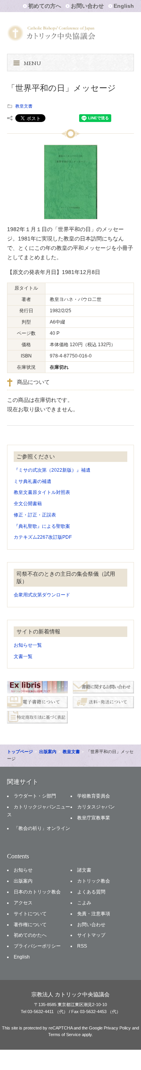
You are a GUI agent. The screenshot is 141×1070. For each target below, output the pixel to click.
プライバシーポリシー (37, 946)
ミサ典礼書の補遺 (32, 481)
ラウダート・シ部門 (35, 796)
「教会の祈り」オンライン (42, 828)
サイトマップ (91, 935)
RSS (82, 946)
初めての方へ (44, 6)
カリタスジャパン (96, 807)
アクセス (23, 903)
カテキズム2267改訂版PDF (43, 537)
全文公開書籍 (28, 503)
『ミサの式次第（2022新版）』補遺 (52, 470)
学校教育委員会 (93, 796)
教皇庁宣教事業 (93, 818)
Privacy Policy (117, 1028)
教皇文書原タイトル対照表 (42, 492)
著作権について (30, 924)
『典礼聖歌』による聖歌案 (42, 526)
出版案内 (47, 751)
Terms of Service (64, 1034)
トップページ (20, 751)
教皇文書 (24, 106)
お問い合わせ (87, 6)
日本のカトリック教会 (37, 892)
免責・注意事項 (93, 913)
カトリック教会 (93, 881)
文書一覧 (23, 656)
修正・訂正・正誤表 (35, 515)
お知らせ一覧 (28, 645)
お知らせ (23, 870)
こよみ (84, 903)
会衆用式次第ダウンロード (42, 595)
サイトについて (30, 913)
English (124, 6)
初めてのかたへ (30, 935)
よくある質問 (91, 892)
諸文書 (84, 870)
